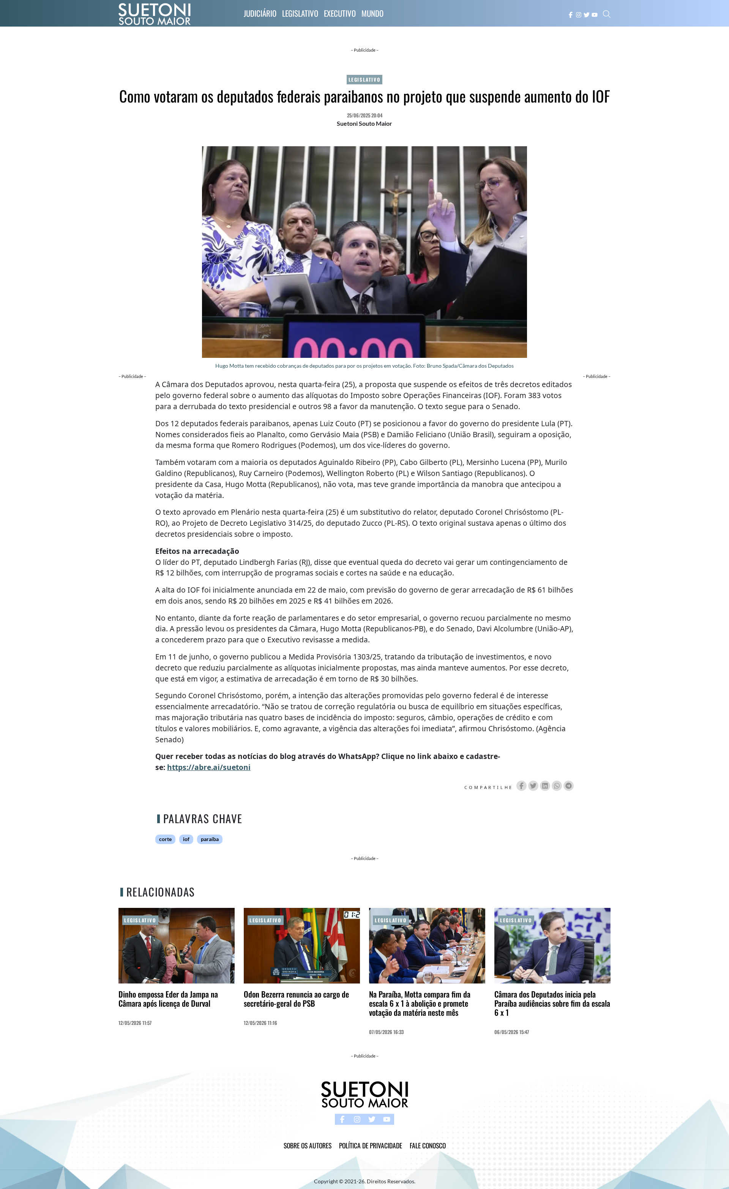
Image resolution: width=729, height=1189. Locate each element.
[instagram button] (579, 14)
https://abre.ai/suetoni (209, 767)
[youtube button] (595, 14)
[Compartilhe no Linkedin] (545, 786)
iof (186, 839)
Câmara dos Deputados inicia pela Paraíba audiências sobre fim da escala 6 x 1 (552, 1003)
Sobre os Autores (307, 1145)
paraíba (210, 839)
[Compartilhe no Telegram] (568, 786)
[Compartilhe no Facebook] (521, 786)
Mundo (372, 13)
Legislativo (300, 13)
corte (165, 839)
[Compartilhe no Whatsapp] (557, 786)
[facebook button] (571, 14)
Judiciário (260, 13)
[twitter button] (587, 14)
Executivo (340, 13)
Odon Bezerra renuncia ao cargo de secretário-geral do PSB (296, 998)
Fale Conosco (428, 1145)
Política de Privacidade (370, 1145)
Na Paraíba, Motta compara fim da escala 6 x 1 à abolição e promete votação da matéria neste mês (419, 1003)
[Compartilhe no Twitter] (533, 786)
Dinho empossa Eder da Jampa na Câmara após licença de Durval (168, 998)
